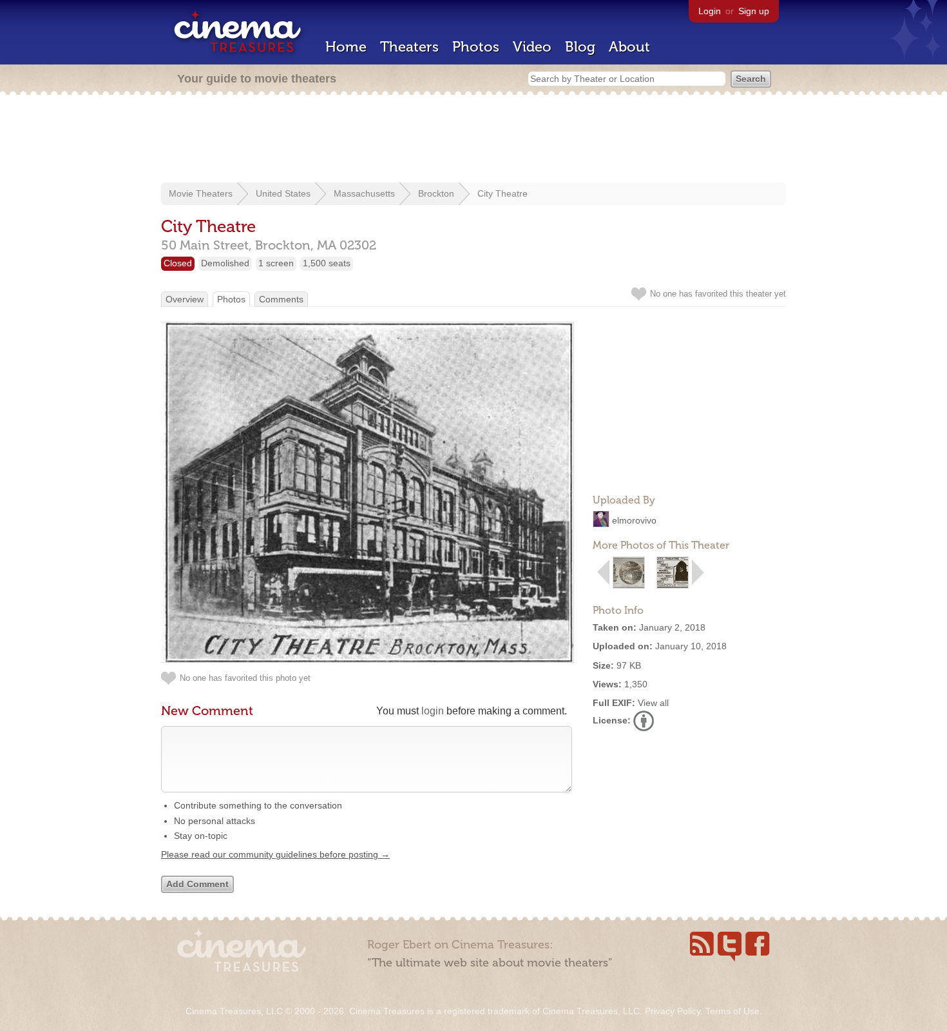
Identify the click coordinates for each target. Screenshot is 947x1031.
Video (532, 46)
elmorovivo (634, 520)
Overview (185, 299)
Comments (281, 299)
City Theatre (502, 193)
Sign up (753, 11)
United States (283, 193)
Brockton (436, 193)
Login (709, 11)
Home (346, 46)
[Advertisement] (473, 140)
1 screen (276, 263)
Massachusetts (364, 193)
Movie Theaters (201, 193)
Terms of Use (732, 1011)
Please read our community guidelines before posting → (275, 854)
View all (653, 703)
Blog (580, 46)
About (629, 46)
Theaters (409, 46)
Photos (475, 46)
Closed (178, 263)
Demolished (225, 263)
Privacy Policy (672, 1011)
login (432, 710)
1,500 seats (326, 263)
